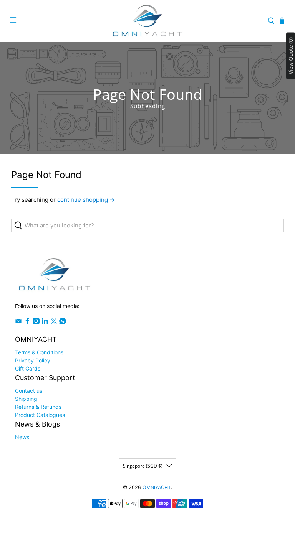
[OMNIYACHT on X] (53, 322)
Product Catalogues (40, 415)
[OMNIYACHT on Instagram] (36, 322)
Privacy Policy (32, 360)
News (22, 437)
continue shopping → (86, 199)
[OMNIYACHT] (147, 21)
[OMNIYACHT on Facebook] (27, 322)
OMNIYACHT (157, 487)
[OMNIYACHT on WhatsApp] (62, 322)
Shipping (26, 398)
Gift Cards (27, 368)
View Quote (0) (290, 56)
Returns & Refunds (38, 407)
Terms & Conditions (39, 352)
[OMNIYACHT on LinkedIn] (44, 322)
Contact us (28, 390)
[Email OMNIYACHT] (18, 322)
